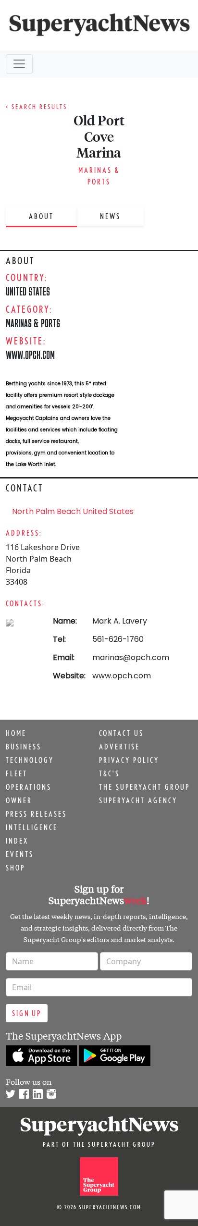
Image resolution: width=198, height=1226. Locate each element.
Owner (19, 800)
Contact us (121, 733)
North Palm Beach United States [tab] (73, 511)
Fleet (16, 773)
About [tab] (41, 216)
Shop (15, 867)
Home (16, 733)
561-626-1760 (118, 639)
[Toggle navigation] (19, 64)
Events (20, 854)
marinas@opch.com (130, 657)
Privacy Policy (129, 760)
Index (17, 840)
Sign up (26, 1013)
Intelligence (32, 827)
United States (28, 291)
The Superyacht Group (144, 787)
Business (23, 746)
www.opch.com (30, 355)
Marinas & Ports (33, 323)
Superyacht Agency (138, 800)
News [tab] (110, 216)
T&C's (109, 773)
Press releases (36, 813)
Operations (28, 787)
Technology (30, 760)
